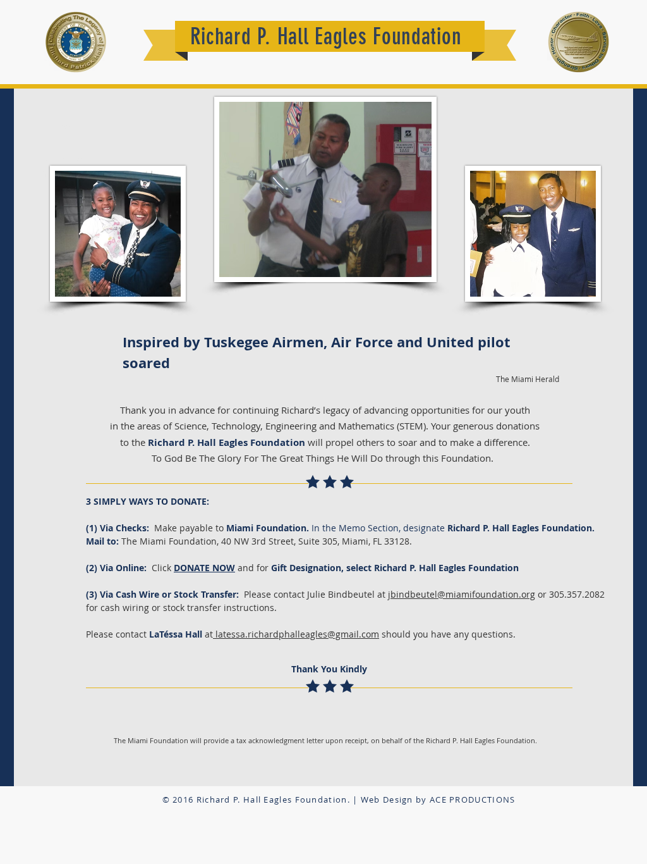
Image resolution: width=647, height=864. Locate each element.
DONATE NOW (204, 568)
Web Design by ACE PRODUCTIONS (438, 799)
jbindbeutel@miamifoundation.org (461, 594)
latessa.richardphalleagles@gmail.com (296, 634)
